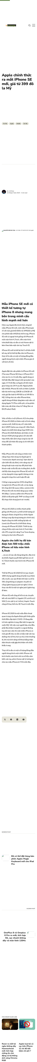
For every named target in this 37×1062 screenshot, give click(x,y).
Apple (11, 123)
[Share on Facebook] (11, 719)
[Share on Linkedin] (17, 719)
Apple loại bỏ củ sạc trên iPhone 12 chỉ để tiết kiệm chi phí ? (26, 1047)
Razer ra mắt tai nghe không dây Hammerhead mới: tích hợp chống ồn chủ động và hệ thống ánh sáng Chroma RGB (9, 1052)
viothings (11, 191)
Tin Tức (5, 123)
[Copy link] (23, 719)
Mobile (18, 123)
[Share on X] (5, 719)
